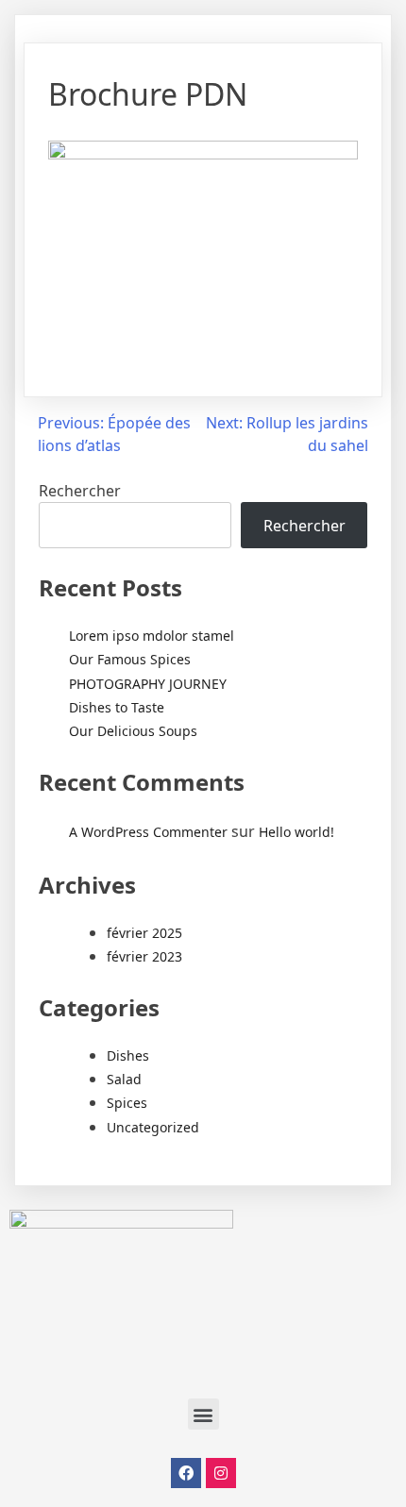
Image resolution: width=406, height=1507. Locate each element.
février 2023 (144, 956)
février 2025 (144, 933)
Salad (124, 1079)
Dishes (128, 1055)
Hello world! (296, 832)
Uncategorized (153, 1127)
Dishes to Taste (116, 707)
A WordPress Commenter (148, 832)
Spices (127, 1103)
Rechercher (80, 490)
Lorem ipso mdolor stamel (151, 636)
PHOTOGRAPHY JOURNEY (148, 684)
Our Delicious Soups (133, 731)
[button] (203, 1414)
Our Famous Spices (130, 659)
